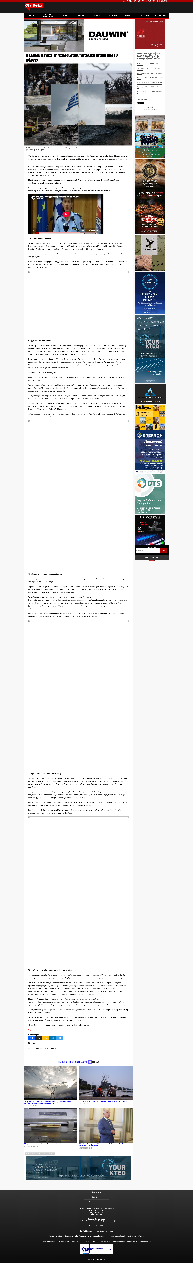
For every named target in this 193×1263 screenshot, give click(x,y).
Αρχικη (32, 15)
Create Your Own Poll (150, 109)
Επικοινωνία (96, 1192)
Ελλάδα (44, 150)
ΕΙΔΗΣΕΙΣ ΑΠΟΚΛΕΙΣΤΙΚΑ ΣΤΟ (73, 1062)
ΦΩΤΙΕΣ (51, 1154)
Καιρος (137, 1)
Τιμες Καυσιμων (148, 1)
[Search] (163, 550)
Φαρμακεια (127, 1)
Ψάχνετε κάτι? (151, 547)
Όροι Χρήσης (96, 1197)
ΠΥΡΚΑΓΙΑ (43, 1154)
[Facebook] (31, 1038)
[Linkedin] (52, 1038)
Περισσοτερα (161, 15)
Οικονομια (112, 15)
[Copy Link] (45, 1038)
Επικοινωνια (162, 1)
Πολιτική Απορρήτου (96, 1202)
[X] (38, 1038)
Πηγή (30, 1030)
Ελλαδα (80, 15)
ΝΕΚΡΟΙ (35, 1154)
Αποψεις (128, 15)
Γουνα (64, 15)
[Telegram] (59, 1038)
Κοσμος (96, 15)
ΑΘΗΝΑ (28, 1154)
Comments (150, 107)
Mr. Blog (38, 150)
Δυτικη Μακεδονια (48, 15)
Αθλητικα (145, 15)
